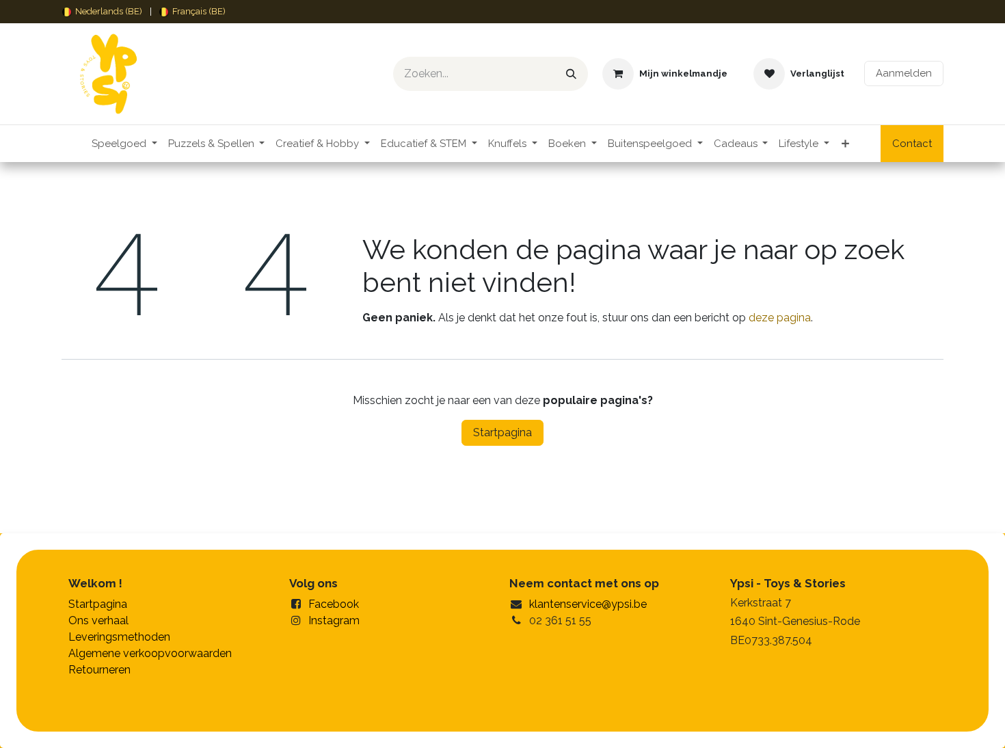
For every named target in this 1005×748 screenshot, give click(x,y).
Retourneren (99, 669)
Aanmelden (904, 73)
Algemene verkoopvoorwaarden (150, 653)
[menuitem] (102, 12)
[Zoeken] (571, 74)
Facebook (333, 604)
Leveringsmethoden (119, 636)
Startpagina (502, 432)
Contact (912, 143)
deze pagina (780, 317)
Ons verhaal (98, 620)
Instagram (334, 620)
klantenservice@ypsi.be (588, 604)
